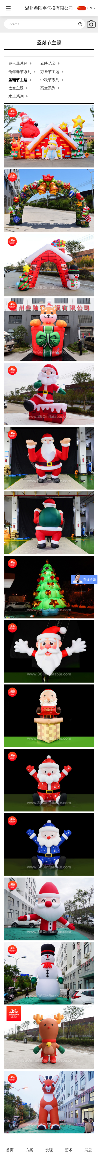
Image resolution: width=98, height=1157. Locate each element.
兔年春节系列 (19, 72)
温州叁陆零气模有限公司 (49, 8)
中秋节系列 (49, 80)
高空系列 (48, 88)
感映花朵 (48, 64)
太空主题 (16, 88)
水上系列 (16, 96)
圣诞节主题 (17, 80)
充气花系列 (17, 64)
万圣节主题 (49, 72)
